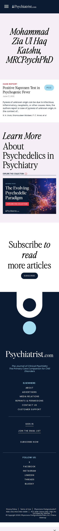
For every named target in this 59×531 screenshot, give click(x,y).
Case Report (10, 84)
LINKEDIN (29, 475)
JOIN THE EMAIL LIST (29, 430)
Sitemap (42, 517)
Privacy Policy (11, 509)
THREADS (29, 479)
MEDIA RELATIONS (29, 396)
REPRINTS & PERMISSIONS (29, 400)
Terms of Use (25, 509)
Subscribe (29, 275)
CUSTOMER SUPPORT (29, 409)
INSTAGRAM (29, 470)
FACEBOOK (29, 466)
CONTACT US (29, 405)
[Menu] (6, 7)
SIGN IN (29, 423)
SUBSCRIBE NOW (29, 441)
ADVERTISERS (29, 392)
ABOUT (29, 387)
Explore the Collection (13, 173)
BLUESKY (29, 483)
